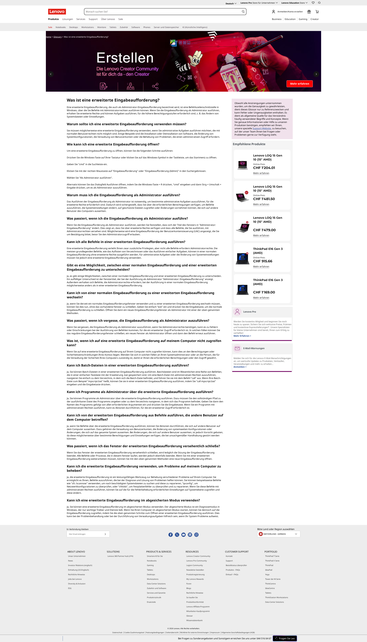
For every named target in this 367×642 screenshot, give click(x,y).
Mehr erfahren (261, 173)
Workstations (152, 579)
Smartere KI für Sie (155, 556)
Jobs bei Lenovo (75, 579)
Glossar (189, 615)
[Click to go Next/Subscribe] (105, 534)
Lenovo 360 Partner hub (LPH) (120, 556)
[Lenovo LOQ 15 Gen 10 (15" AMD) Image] (242, 165)
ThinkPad (269, 565)
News (70, 560)
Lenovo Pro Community (196, 560)
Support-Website (262, 128)
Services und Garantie (156, 593)
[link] (319, 3)
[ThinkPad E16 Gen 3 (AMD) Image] (242, 259)
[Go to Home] (57, 11)
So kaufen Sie (192, 597)
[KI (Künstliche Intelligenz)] (208, 27)
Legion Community (194, 565)
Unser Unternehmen (77, 556)
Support (229, 560)
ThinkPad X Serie (272, 560)
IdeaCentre (270, 588)
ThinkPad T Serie (272, 556)
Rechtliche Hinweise (76, 574)
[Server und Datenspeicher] (180, 27)
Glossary (57, 36)
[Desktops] (79, 27)
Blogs (188, 588)
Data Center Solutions (156, 583)
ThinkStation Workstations (276, 597)
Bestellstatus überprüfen (236, 565)
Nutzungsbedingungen (155, 632)
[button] (313, 2)
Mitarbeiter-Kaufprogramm (198, 611)
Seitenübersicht (172, 632)
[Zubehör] (129, 27)
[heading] (270, 157)
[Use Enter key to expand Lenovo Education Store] (307, 3)
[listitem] (262, 164)
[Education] (296, 19)
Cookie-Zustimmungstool (134, 632)
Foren (188, 583)
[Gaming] (308, 19)
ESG (69, 588)
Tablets (150, 570)
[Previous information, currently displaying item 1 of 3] (51, 74)
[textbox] (279, 534)
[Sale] (53, 27)
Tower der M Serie (272, 579)
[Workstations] (95, 27)
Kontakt (229, 556)
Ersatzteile (151, 602)
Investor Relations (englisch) (80, 565)
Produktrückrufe (154, 597)
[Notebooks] (67, 27)
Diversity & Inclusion (76, 583)
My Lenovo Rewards (195, 579)
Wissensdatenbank (194, 620)
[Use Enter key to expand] (304, 12)
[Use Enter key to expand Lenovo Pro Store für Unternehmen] (277, 3)
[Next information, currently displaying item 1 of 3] (316, 74)
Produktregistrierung (195, 574)
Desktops (151, 574)
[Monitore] (107, 27)
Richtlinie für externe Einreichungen (194, 632)
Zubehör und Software (156, 588)
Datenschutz (117, 632)
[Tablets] (117, 27)
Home (48, 36)
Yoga (267, 574)
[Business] (282, 19)
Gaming (150, 565)
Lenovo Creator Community (198, 556)
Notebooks (152, 560)
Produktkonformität (195, 602)
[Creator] (320, 19)
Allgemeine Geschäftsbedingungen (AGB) (238, 632)
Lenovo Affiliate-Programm (198, 606)
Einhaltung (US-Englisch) (78, 570)
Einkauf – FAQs (232, 574)
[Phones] (151, 27)
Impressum (215, 632)
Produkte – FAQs (233, 570)
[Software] (141, 27)
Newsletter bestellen (195, 570)
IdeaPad (268, 570)
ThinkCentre (270, 583)
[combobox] (162, 11)
